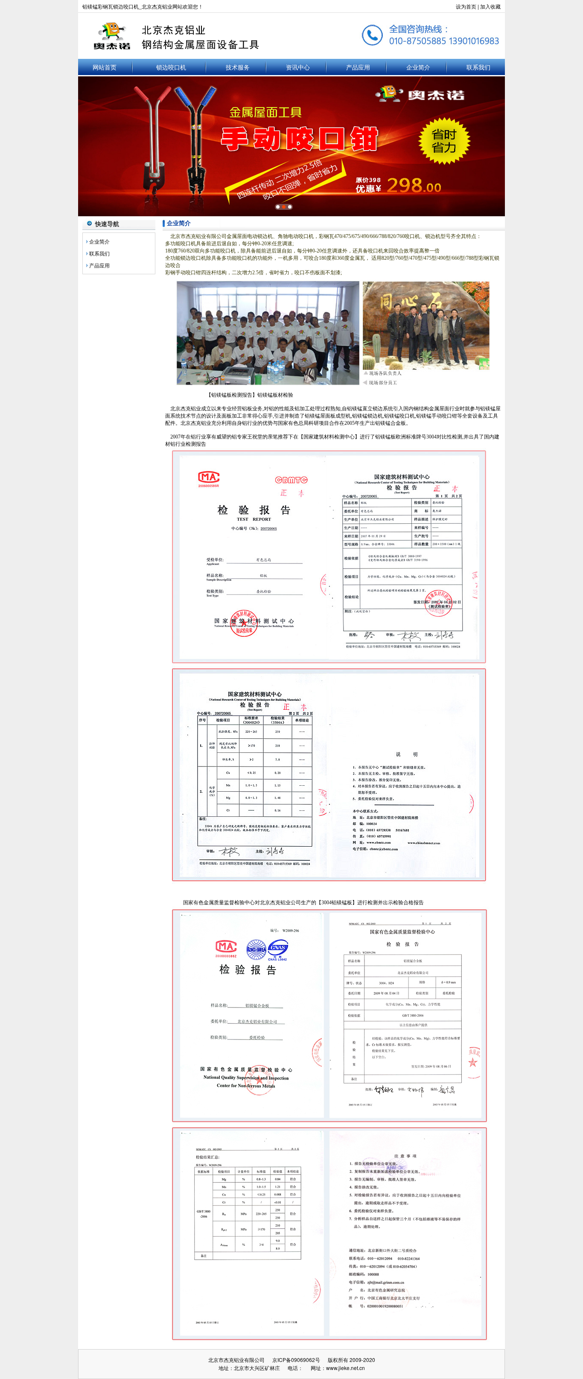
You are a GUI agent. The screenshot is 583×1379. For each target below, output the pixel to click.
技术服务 (238, 67)
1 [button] (278, 207)
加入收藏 (490, 6)
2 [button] (284, 207)
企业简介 (418, 67)
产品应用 (358, 67)
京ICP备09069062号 (296, 1359)
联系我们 (478, 67)
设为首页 (466, 6)
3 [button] (290, 207)
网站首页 (105, 67)
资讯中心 (298, 67)
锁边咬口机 (171, 67)
